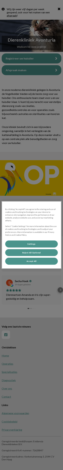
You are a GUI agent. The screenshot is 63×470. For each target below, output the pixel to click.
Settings (31, 244)
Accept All (32, 261)
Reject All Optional (31, 252)
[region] (31, 235)
